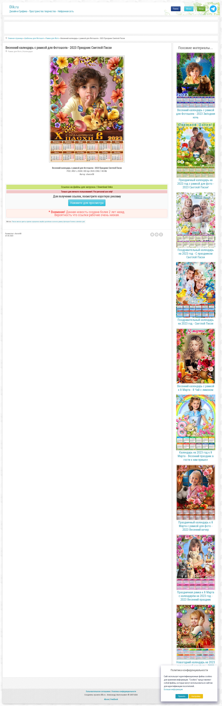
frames (72, 222)
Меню (188, 9)
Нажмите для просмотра (86, 203)
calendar (79, 222)
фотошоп (66, 222)
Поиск (176, 9)
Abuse (106, 699)
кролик (29, 222)
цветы (23, 222)
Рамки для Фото (15, 51)
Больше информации (173, 689)
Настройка (195, 696)
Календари (28, 51)
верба (42, 222)
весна (19, 222)
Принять (181, 696)
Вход (201, 9)
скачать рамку (57, 222)
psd (83, 222)
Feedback (114, 699)
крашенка (35, 222)
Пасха (14, 222)
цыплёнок (48, 222)
